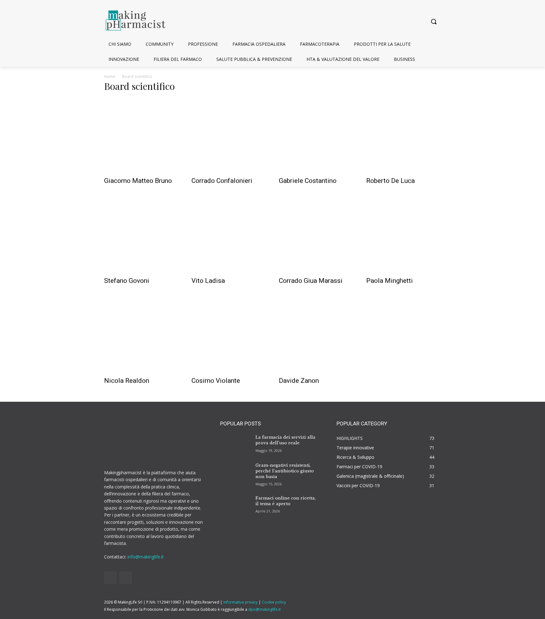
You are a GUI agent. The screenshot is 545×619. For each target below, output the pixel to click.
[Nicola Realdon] (141, 335)
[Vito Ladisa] (228, 235)
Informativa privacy (240, 602)
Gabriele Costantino (308, 180)
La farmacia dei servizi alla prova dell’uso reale (285, 440)
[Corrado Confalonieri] (228, 135)
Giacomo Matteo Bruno (138, 180)
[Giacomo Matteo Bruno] (141, 135)
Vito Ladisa (208, 280)
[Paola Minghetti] (403, 235)
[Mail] (126, 578)
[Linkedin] (110, 578)
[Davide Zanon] (316, 335)
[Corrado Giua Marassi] (316, 235)
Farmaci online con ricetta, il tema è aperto (285, 500)
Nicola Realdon (126, 380)
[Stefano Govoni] (141, 235)
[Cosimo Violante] (228, 335)
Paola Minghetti (389, 280)
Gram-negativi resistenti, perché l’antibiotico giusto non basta (284, 471)
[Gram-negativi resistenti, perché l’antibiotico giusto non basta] (235, 471)
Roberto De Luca (390, 180)
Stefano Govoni (126, 280)
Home (109, 76)
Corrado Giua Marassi (311, 280)
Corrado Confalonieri (221, 180)
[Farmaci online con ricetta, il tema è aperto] (235, 504)
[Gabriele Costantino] (316, 135)
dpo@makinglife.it (264, 609)
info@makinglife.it (145, 557)
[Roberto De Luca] (403, 135)
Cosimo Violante (215, 380)
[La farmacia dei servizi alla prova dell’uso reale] (235, 443)
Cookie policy (274, 602)
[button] (433, 21)
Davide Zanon (299, 380)
